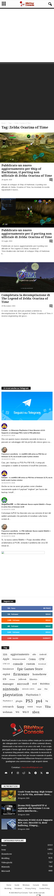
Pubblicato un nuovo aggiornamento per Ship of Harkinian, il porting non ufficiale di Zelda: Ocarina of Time (26, 170)
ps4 (39, 701)
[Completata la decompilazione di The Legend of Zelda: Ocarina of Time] (27, 277)
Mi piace (47, 608)
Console (36, 885)
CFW (42, 659)
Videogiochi (6, 862)
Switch (30, 707)
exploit (6, 674)
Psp (46, 701)
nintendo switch (28, 689)
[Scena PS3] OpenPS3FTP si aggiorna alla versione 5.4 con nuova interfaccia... (33, 808)
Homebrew (6, 854)
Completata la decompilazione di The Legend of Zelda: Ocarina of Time (25, 298)
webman (7, 712)
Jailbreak (22, 679)
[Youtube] (47, 773)
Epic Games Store (30, 669)
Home (3, 123)
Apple (6, 659)
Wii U (25, 712)
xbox (35, 712)
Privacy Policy (30, 888)
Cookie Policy (44, 888)
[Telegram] (36, 773)
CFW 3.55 (6, 664)
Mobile (45, 885)
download (42, 664)
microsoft (23, 683)
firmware (21, 674)
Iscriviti (47, 638)
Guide (17, 885)
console (18, 664)
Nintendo (5, 867)
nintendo (11, 689)
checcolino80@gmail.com (32, 767)
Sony (20, 707)
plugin (19, 701)
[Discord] (7, 773)
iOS (4, 679)
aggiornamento (20, 654)
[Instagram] (18, 773)
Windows (26, 885)
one (39, 689)
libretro (33, 679)
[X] (42, 773)
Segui (48, 614)
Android (42, 655)
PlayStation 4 (8, 701)
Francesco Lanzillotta (9, 454)
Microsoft (5, 871)
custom (30, 664)
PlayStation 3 (33, 694)
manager (8, 683)
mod (34, 683)
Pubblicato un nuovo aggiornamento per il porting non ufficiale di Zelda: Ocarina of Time (26, 234)
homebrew (40, 674)
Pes (45, 689)
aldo (34, 654)
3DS (5, 654)
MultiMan (45, 684)
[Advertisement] (27, 35)
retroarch (8, 706)
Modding (5, 858)
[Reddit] (24, 773)
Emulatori (18, 888)
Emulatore (8, 669)
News (3, 845)
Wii (17, 712)
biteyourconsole (19, 659)
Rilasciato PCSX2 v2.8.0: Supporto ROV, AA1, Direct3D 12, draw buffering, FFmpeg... (35, 823)
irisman (12, 679)
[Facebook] (13, 773)
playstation (13, 695)
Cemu (32, 659)
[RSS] (30, 773)
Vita (48, 706)
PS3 (29, 700)
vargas (39, 707)
